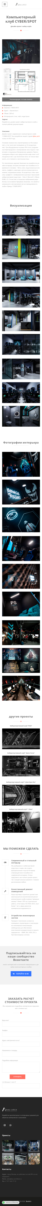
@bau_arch (36, 136)
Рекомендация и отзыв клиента (21, 99)
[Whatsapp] (10, 1125)
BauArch (28, 1201)
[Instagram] (4, 1125)
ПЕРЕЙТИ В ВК (22, 974)
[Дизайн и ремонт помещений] (21, 4)
